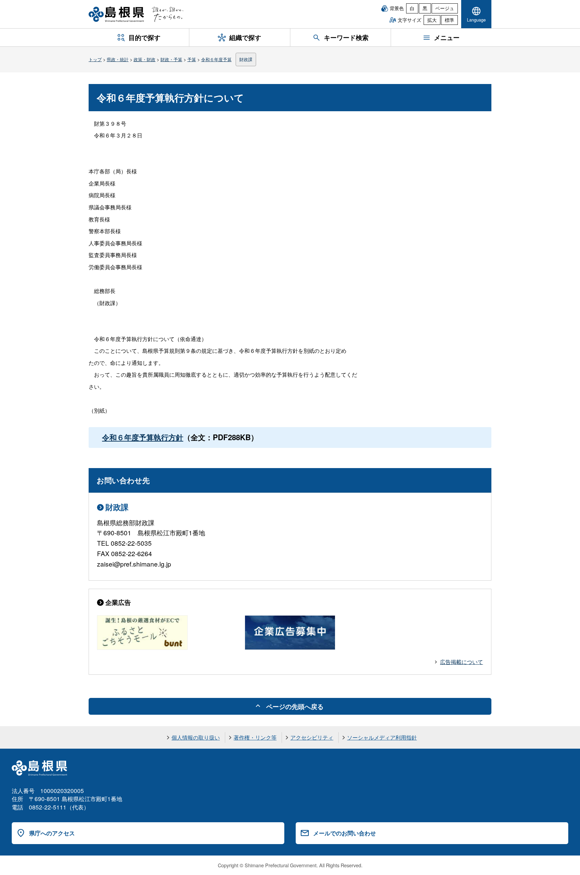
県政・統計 (118, 59)
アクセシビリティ (311, 737)
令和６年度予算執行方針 (142, 437)
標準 (449, 19)
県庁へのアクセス (52, 833)
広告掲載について (461, 662)
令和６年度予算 (216, 59)
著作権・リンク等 (255, 737)
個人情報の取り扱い (196, 737)
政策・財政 (144, 59)
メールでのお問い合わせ (344, 833)
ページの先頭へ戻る (295, 706)
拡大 (432, 19)
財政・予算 (171, 59)
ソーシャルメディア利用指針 (382, 737)
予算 (191, 59)
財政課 (245, 59)
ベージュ (444, 8)
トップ (95, 59)
